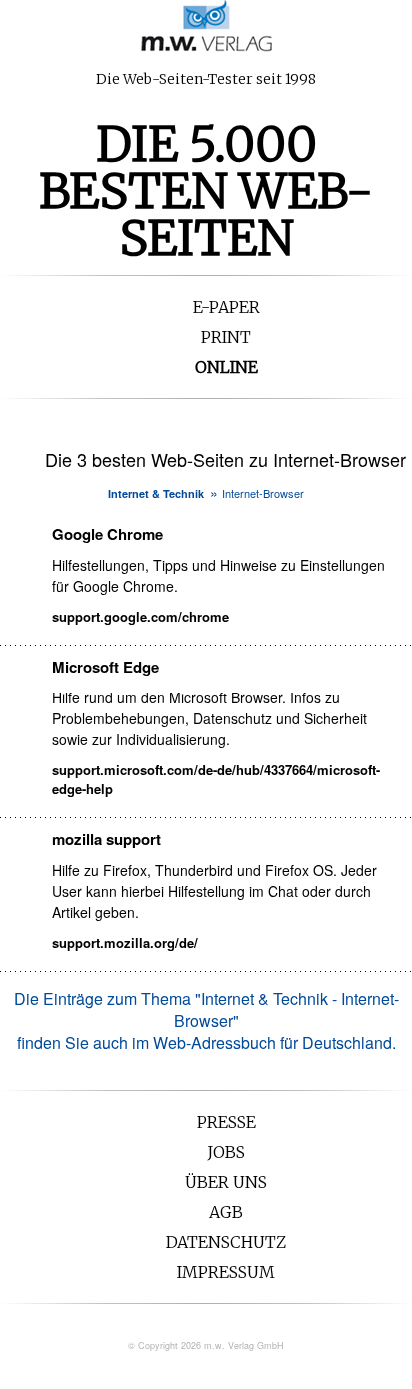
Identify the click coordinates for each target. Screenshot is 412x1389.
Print (226, 337)
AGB (226, 1212)
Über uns (226, 1182)
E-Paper (226, 307)
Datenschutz (226, 1242)
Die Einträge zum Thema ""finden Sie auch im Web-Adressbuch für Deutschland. (206, 1020)
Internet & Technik (156, 493)
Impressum (226, 1272)
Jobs (226, 1152)
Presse (226, 1122)
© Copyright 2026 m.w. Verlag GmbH (206, 1345)
